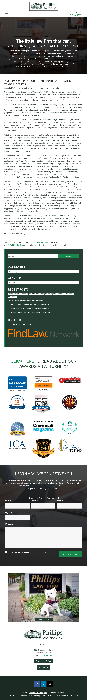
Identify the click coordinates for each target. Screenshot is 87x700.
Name (8, 500)
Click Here (22, 361)
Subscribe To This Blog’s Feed (19, 324)
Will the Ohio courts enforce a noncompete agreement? (28, 305)
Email (34, 500)
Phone (60, 500)
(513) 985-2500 (42, 242)
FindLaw (74, 695)
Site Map (23, 695)
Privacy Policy (34, 695)
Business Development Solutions (55, 695)
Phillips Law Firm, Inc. (24, 88)
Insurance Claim (52, 88)
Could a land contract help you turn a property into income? (29, 312)
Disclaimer (43, 552)
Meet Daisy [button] (43, 619)
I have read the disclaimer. (18, 553)
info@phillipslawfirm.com (17, 245)
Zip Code (10, 512)
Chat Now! (38, 245)
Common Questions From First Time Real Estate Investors (29, 309)
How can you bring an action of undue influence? (26, 301)
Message (9, 524)
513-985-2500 (75, 15)
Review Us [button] (43, 667)
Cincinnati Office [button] (43, 661)
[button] (6, 14)
